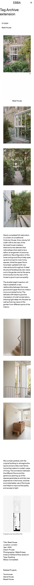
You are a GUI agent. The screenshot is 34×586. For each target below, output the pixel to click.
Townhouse (8, 574)
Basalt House (8, 579)
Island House (8, 577)
